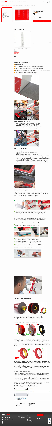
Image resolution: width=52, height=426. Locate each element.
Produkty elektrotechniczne (5, 16)
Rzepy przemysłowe (4, 13)
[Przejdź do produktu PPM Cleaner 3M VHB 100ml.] (22, 39)
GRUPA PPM (2, 5)
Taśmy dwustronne (10, 5)
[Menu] (50, 418)
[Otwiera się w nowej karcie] (39, 418)
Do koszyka (17, 53)
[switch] (49, 423)
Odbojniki (3, 17)
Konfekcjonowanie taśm (21, 417)
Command (3, 14)
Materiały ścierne (4, 12)
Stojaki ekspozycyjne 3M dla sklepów (30, 417)
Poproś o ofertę (40, 415)
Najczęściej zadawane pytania (30, 419)
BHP (2, 18)
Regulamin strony (29, 420)
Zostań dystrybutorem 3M (30, 415)
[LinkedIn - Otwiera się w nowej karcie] (41, 418)
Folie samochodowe (4, 15)
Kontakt (28, 422)
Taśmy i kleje (6, 5)
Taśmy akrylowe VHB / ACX (15, 5)
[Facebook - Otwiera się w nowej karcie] (37, 418)
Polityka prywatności (30, 421)
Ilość (33, 16)
